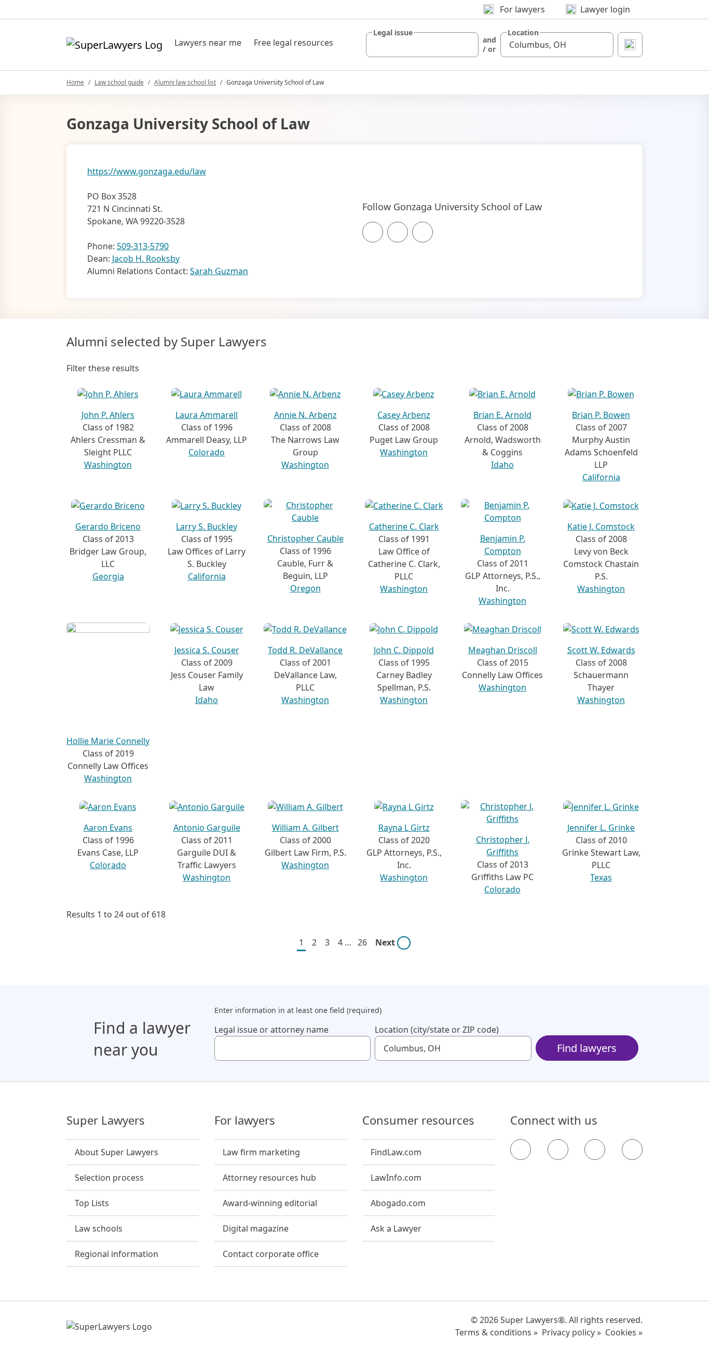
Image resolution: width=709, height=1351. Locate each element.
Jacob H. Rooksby (146, 258)
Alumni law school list (185, 82)
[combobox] (422, 44)
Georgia (108, 576)
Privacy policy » (571, 1332)
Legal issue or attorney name (271, 1029)
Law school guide (119, 82)
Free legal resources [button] (293, 42)
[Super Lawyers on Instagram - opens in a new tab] (558, 1149)
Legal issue (393, 32)
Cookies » (624, 1332)
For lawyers (244, 1120)
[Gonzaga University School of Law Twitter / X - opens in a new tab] (397, 232)
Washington (108, 464)
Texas (601, 877)
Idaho (502, 464)
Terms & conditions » (496, 1332)
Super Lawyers (105, 1120)
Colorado (206, 452)
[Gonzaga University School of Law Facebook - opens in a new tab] (372, 232)
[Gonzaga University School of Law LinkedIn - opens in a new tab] (422, 232)
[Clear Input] (466, 44)
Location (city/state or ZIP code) (437, 1029)
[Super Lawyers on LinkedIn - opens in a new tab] (632, 1149)
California (601, 477)
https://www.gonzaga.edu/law (146, 171)
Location (523, 32)
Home (75, 82)
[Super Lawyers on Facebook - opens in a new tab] (520, 1149)
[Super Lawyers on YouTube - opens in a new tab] (594, 1149)
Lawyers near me (207, 42)
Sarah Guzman (219, 271)
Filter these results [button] (102, 368)
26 (362, 942)
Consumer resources (418, 1120)
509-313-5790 (143, 246)
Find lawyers (587, 1048)
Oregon (305, 588)
